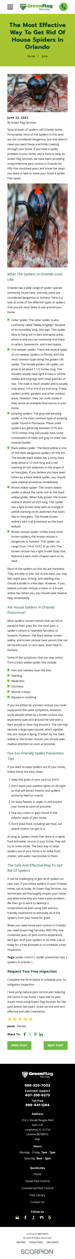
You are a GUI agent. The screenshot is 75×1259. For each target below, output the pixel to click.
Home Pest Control (37, 1181)
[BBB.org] (33, 1217)
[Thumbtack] (58, 1217)
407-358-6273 (37, 1095)
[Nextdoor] (41, 1217)
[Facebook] (25, 1217)
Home (37, 1174)
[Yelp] (50, 1217)
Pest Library (37, 1195)
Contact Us (37, 1202)
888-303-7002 (37, 1085)
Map (37, 1139)
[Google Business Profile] (17, 1217)
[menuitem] (20, 1242)
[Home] (36, 7)
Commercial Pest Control (37, 1188)
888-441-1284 (37, 1105)
